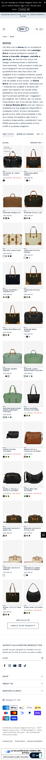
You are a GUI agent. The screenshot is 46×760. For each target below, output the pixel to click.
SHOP (5, 676)
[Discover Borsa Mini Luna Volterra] (33, 474)
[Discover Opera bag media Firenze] (33, 158)
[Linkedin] (20, 666)
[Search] (37, 29)
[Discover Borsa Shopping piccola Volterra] (33, 394)
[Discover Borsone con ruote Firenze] (12, 553)
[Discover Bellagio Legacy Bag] (12, 236)
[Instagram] (10, 666)
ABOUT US (8, 683)
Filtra (5, 143)
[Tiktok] (25, 666)
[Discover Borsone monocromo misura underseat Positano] (12, 394)
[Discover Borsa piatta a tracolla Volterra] (33, 435)
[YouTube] (15, 666)
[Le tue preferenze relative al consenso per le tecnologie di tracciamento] (41, 755)
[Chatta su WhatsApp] (43, 535)
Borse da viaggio (25, 134)
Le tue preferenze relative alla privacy (26, 751)
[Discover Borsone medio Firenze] (33, 314)
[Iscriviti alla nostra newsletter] (41, 658)
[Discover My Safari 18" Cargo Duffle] (12, 158)
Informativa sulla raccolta (15, 757)
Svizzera (9, 700)
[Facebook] (5, 666)
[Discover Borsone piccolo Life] (33, 198)
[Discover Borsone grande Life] (12, 198)
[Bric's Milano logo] (23, 29)
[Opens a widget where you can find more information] (36, 755)
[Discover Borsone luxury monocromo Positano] (33, 354)
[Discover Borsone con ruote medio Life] (12, 513)
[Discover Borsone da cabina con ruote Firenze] (33, 553)
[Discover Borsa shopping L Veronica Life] (12, 275)
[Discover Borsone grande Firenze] (12, 354)
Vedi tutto (8, 134)
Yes (22, 6)
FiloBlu (15, 735)
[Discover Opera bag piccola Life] (33, 275)
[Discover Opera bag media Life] (12, 314)
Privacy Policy (20, 741)
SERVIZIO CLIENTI (12, 691)
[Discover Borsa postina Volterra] (12, 435)
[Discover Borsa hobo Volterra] (33, 593)
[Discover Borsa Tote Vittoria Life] (12, 593)
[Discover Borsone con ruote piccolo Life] (33, 513)
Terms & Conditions (34, 741)
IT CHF (18, 700)
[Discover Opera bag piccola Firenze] (33, 236)
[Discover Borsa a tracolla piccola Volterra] (12, 474)
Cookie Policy (8, 741)
